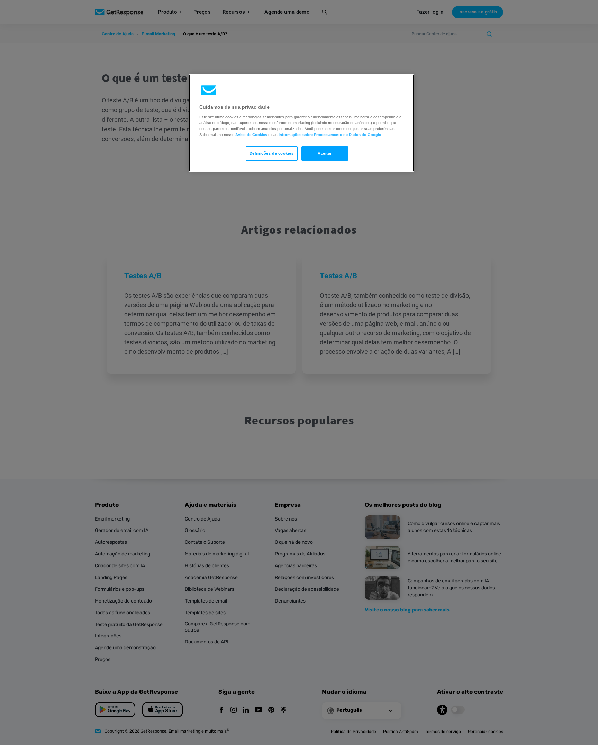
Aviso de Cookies (251, 134)
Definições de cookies (272, 153)
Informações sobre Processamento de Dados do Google (330, 134)
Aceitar (325, 153)
